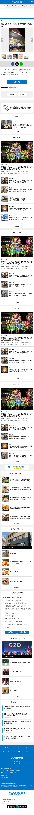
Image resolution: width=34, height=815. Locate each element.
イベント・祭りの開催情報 (13, 600)
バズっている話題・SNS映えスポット (16, 624)
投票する (10, 632)
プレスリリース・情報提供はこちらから (11, 770)
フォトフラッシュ (5, 20)
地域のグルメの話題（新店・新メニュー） (17, 603)
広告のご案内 (5, 777)
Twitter (19, 762)
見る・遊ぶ (14, 6)
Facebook (15, 762)
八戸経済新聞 (17, 2)
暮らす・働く (25, 6)
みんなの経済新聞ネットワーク (17, 793)
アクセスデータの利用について (9, 772)
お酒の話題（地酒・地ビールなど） (15, 606)
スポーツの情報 (9, 616)
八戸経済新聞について (7, 768)
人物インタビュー (10, 613)
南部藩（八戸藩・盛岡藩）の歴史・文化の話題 (18, 609)
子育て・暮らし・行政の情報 (13, 621)
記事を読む (17, 82)
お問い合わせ (5, 775)
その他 (7, 627)
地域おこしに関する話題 (12, 618)
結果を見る (23, 632)
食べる (8, 6)
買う (19, 6)
